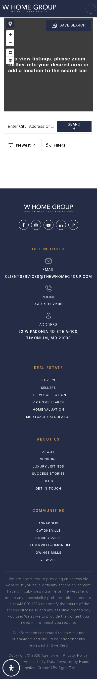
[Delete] (10, 60)
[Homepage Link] (29, 8)
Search (74, 126)
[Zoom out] (10, 42)
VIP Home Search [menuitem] (49, 402)
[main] (48, 94)
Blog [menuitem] (48, 481)
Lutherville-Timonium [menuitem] (48, 545)
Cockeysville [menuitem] (48, 538)
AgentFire (67, 668)
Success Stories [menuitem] (48, 473)
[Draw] (10, 52)
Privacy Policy (75, 655)
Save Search (73, 25)
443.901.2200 (48, 304)
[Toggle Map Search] (10, 24)
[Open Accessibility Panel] (11, 668)
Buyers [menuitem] (48, 380)
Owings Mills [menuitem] (48, 552)
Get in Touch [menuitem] (48, 488)
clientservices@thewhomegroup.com (48, 276)
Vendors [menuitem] (48, 459)
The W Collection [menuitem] (48, 395)
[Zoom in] (10, 34)
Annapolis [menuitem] (49, 523)
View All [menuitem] (49, 560)
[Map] (48, 64)
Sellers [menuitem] (48, 388)
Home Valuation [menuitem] (48, 409)
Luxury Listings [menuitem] (48, 466)
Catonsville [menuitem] (48, 530)
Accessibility (35, 661)
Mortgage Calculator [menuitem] (48, 417)
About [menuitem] (48, 452)
